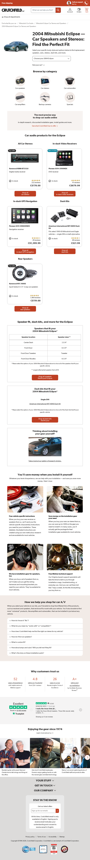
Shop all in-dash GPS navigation (25, 251)
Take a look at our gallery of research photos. (45, 461)
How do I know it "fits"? (20, 621)
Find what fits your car (9, 23)
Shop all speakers (45, 377)
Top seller (12, 150)
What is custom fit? (18, 642)
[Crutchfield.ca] (13, 10)
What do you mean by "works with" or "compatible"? (31, 626)
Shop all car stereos (25, 193)
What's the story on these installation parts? (27, 653)
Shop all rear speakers (25, 309)
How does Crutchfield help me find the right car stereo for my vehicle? (37, 631)
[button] (87, 757)
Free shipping (7, 3)
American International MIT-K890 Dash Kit (45, 404)
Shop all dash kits (64, 251)
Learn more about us (44, 733)
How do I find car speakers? (21, 637)
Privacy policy (30, 837)
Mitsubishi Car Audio (26, 23)
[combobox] (46, 10)
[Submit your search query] (58, 10)
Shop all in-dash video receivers (64, 193)
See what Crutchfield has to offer (44, 126)
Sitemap (62, 837)
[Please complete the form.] (57, 811)
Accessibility (53, 837)
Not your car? (37, 65)
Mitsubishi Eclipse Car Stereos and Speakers (51, 23)
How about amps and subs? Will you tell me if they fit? (31, 648)
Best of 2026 (52, 150)
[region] (45, 757)
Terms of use (41, 837)
